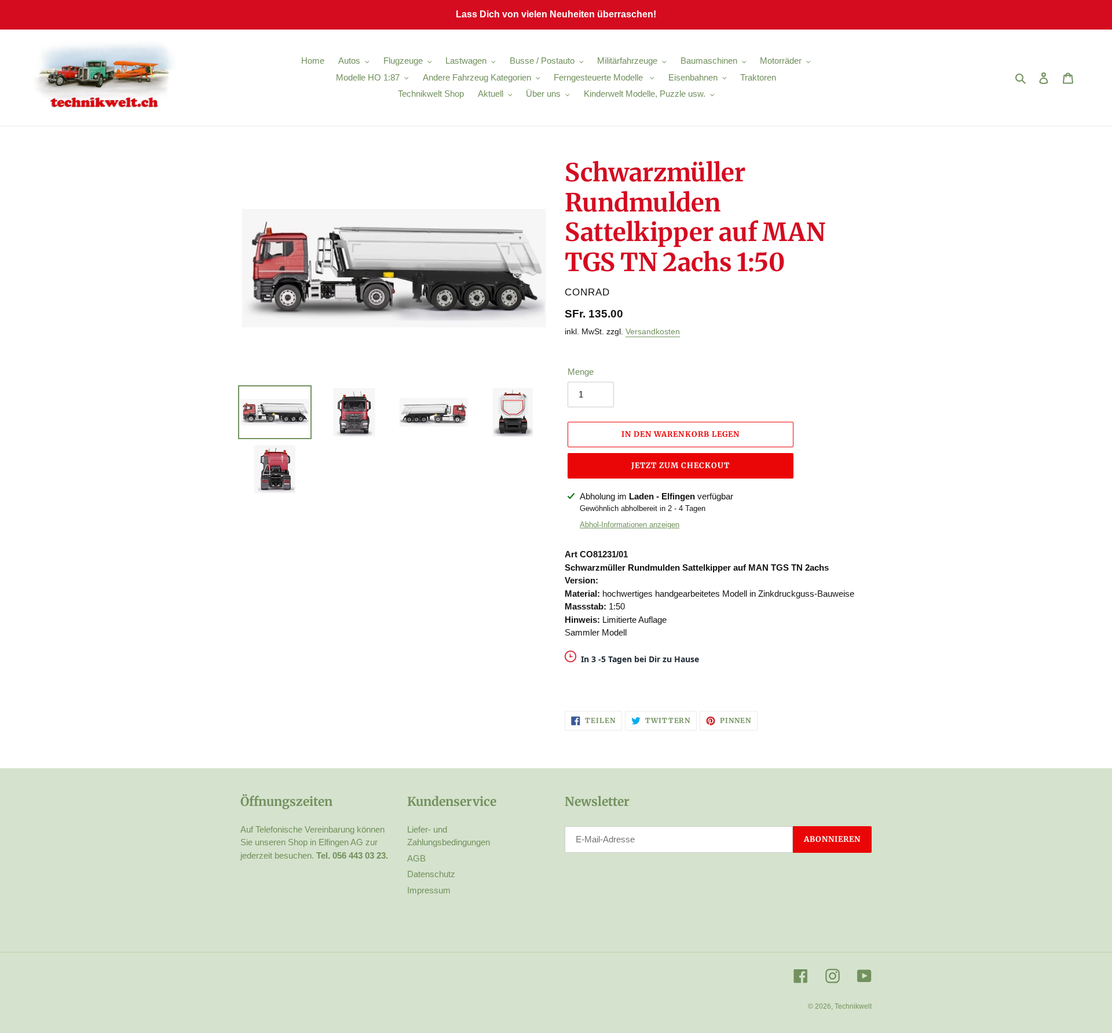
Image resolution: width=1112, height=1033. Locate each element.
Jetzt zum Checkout (680, 465)
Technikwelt (853, 1006)
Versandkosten (653, 331)
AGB (416, 858)
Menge (581, 372)
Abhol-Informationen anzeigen (629, 524)
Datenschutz (431, 874)
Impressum (429, 890)
